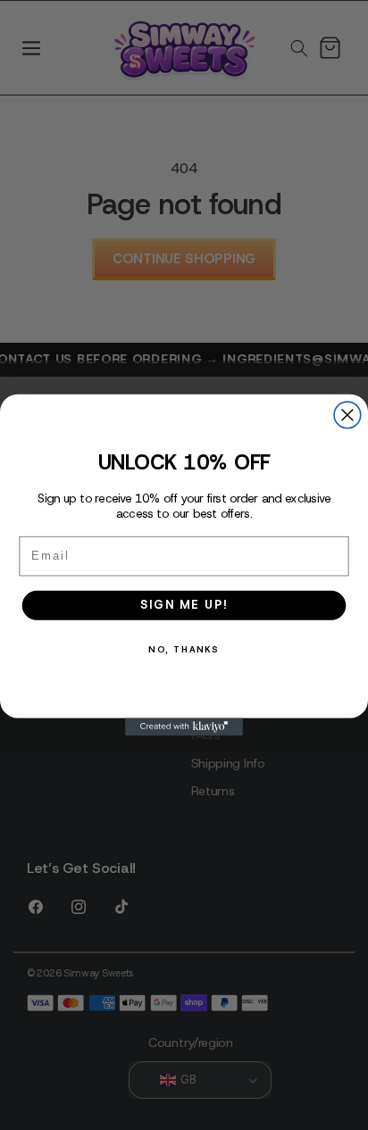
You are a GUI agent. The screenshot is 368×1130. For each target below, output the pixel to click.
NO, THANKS (183, 649)
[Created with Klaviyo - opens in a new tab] (184, 726)
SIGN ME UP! (183, 604)
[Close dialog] (347, 415)
